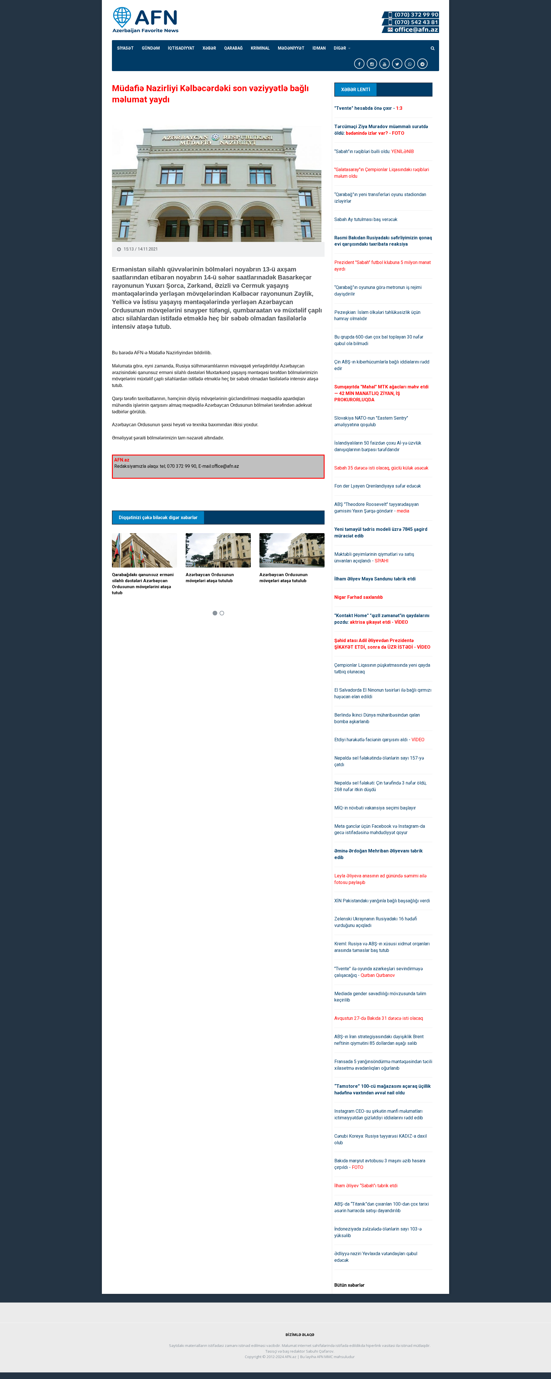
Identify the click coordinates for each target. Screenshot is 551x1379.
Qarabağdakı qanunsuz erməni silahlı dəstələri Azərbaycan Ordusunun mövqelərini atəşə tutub (143, 583)
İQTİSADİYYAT (181, 48)
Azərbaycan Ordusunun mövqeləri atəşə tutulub (210, 577)
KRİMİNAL (260, 48)
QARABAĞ (233, 48)
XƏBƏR (209, 48)
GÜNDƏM (151, 48)
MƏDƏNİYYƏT (291, 48)
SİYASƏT (125, 48)
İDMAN (319, 48)
